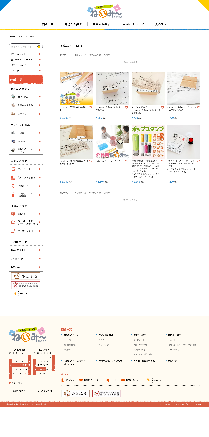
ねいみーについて (132, 24)
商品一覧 (48, 24)
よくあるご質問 (18, 258)
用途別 (19, 37)
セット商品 (23, 96)
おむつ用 (22, 213)
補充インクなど (18, 65)
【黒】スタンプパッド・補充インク (75, 363)
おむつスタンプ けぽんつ (25, 150)
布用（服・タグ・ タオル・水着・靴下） (28, 222)
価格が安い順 (80, 55)
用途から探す (73, 24)
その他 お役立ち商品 (144, 361)
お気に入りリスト (92, 380)
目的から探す (101, 24)
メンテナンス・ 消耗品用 (25, 195)
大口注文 (161, 24)
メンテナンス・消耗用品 (143, 354)
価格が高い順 (95, 55)
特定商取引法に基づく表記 (17, 404)
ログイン (70, 380)
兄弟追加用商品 (25, 105)
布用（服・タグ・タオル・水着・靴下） (183, 345)
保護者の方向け (25, 186)
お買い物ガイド (18, 249)
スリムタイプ (17, 70)
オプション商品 (106, 335)
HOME (12, 37)
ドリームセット (18, 54)
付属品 (21, 132)
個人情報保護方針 (38, 404)
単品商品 (22, 114)
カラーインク (24, 141)
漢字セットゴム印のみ (21, 59)
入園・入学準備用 (26, 177)
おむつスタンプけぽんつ (110, 361)
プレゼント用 (24, 169)
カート (113, 380)
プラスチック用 (25, 231)
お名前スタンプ (71, 335)
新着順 (107, 55)
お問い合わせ (17, 267)
